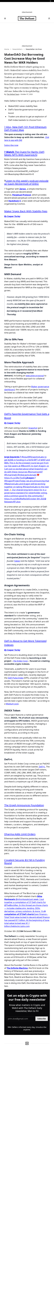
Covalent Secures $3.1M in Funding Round (24, 861)
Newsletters (17, 49)
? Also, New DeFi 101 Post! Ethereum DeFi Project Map (25, 128)
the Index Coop (20, 661)
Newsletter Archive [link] (34, 49)
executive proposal (35, 375)
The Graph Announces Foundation (24, 805)
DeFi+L (42, 766)
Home (6, 49)
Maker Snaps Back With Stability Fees (25, 211)
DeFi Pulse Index (15, 678)
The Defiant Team (13, 94)
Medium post (12, 703)
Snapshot (32, 428)
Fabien (17, 561)
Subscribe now (11, 145)
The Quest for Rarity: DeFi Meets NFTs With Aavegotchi (24, 153)
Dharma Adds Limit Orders (20, 834)
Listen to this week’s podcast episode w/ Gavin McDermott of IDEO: (26, 182)
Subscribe (41, 1018)
